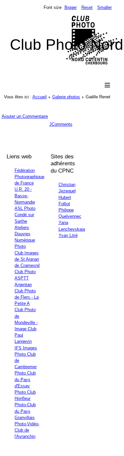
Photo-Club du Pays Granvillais (25, 411)
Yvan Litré (68, 235)
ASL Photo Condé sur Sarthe (25, 214)
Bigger (70, 7)
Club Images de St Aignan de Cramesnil (27, 259)
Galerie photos (66, 96)
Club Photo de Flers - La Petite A (27, 297)
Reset (87, 7)
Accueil (39, 96)
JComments (60, 124)
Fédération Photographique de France (29, 176)
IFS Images (26, 347)
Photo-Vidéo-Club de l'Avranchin (27, 430)
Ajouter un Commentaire (25, 116)
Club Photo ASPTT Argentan (25, 278)
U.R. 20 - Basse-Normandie (25, 195)
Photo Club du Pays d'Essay (25, 379)
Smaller (104, 7)
